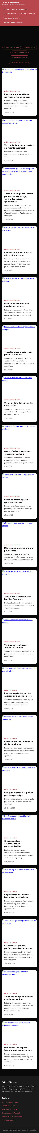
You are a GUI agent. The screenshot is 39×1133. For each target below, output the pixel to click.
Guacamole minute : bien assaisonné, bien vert (16, 305)
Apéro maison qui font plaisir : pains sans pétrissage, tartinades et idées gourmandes (19, 197)
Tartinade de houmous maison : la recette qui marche (19, 146)
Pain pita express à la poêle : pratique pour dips (18, 794)
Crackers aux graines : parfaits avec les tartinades (18, 947)
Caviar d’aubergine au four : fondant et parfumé (18, 452)
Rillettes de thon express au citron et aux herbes (18, 254)
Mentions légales (8, 1120)
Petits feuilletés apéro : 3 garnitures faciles (17, 501)
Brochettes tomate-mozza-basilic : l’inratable (17, 597)
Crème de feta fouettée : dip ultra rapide (18, 404)
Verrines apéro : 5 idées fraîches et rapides (16, 646)
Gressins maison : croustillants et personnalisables (13, 844)
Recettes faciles (10, 14)
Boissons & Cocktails (27, 14)
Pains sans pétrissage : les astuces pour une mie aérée (18, 694)
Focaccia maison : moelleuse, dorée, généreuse (18, 743)
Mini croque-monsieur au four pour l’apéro (18, 549)
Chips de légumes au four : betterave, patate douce (17, 896)
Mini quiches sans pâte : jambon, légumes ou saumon (18, 1049)
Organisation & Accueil (12, 18)
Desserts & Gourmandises (13, 22)
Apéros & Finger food (20, 9)
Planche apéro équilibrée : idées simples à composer (17, 95)
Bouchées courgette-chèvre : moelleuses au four (18, 998)
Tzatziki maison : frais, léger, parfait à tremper (18, 353)
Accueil (6, 9)
